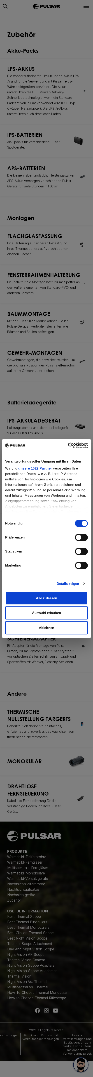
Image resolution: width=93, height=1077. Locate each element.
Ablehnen (46, 628)
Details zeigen (68, 584)
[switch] (81, 537)
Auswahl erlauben (46, 613)
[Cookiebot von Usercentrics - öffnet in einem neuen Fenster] (68, 445)
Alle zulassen (46, 598)
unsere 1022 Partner (35, 468)
